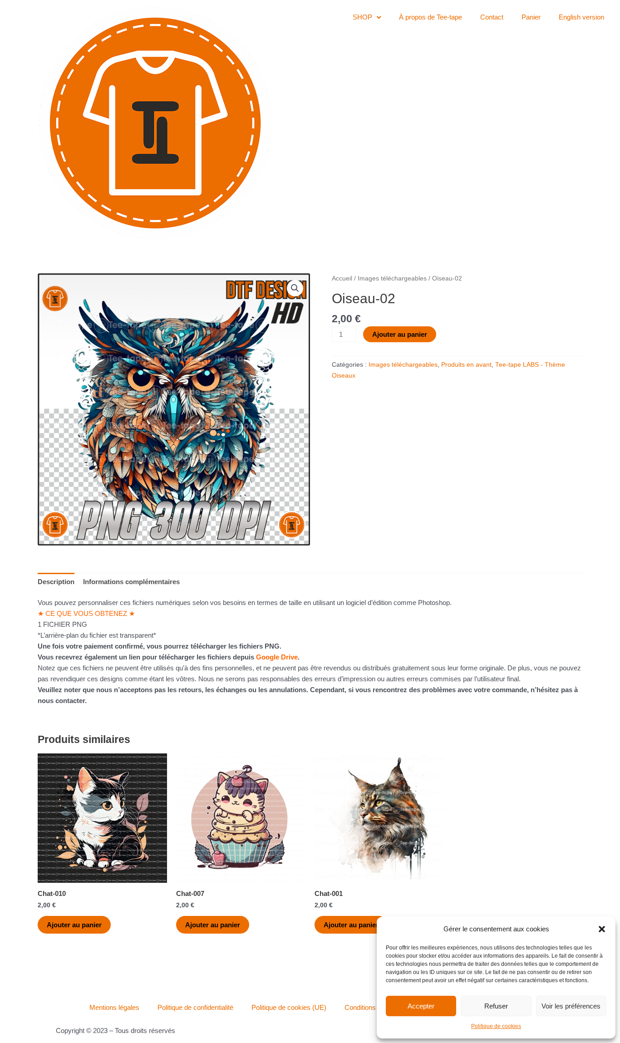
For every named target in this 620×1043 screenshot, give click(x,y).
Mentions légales (114, 1007)
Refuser (496, 1006)
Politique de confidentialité (195, 1007)
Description (56, 581)
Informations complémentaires (131, 581)
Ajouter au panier (399, 334)
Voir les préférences (570, 1006)
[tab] (56, 581)
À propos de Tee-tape (430, 17)
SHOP (362, 17)
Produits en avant (466, 364)
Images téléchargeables (392, 278)
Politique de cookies (496, 1026)
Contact (491, 17)
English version (581, 17)
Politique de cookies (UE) (288, 1007)
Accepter (421, 1006)
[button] (601, 929)
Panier (531, 17)
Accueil (342, 278)
